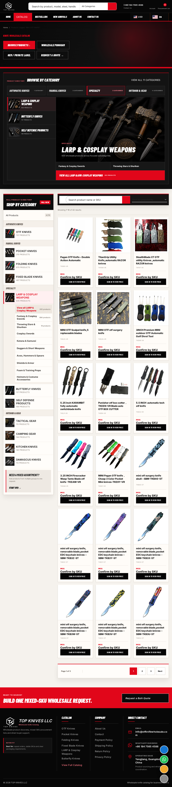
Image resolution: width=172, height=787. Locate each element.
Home (8, 16)
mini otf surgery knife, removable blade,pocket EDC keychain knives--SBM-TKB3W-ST (74, 629)
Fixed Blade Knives (73, 745)
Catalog (21, 16)
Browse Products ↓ (19, 45)
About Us (77, 16)
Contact (99, 734)
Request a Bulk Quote (137, 698)
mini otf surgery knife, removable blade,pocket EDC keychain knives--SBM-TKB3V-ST (112, 629)
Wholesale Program (53, 45)
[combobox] (54, 6)
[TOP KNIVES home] (14, 6)
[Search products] (126, 200)
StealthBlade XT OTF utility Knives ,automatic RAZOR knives (150, 260)
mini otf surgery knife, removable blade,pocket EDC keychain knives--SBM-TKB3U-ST (150, 629)
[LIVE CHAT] (164, 749)
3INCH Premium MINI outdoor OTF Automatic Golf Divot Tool (149, 333)
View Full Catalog (72, 765)
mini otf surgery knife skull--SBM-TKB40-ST (149, 477)
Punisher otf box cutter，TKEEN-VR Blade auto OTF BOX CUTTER (112, 406)
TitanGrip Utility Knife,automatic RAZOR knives (112, 260)
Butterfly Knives (71, 758)
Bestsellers (41, 16)
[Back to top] (164, 779)
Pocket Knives (70, 734)
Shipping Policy (104, 745)
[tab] (31, 104)
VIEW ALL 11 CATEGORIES (145, 80)
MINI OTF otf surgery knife (110, 331)
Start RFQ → (15, 487)
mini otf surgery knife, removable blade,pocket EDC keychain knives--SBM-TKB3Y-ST (112, 553)
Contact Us (93, 16)
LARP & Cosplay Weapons (71, 752)
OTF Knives (68, 728)
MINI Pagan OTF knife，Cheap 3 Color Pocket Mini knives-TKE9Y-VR (111, 478)
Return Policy (102, 751)
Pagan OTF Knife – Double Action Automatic (75, 259)
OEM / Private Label (19, 55)
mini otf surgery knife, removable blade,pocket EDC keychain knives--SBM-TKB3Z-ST (74, 553)
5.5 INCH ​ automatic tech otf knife (150, 404)
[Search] (112, 6)
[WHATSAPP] (164, 759)
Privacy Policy (103, 757)
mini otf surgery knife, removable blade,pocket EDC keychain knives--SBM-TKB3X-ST (150, 553)
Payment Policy (104, 739)
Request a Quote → (52, 55)
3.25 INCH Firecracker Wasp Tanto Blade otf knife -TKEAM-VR (73, 478)
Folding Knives (70, 739)
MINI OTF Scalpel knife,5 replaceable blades (74, 331)
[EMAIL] (164, 769)
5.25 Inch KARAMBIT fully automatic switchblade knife (72, 406)
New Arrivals (60, 16)
